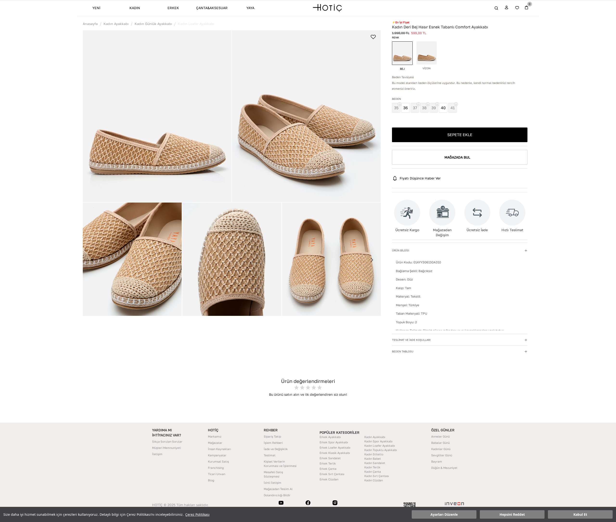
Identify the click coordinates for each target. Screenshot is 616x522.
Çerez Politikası (197, 514)
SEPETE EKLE (459, 134)
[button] (157, 116)
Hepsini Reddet (512, 514)
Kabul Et (580, 514)
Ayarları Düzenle (444, 514)
